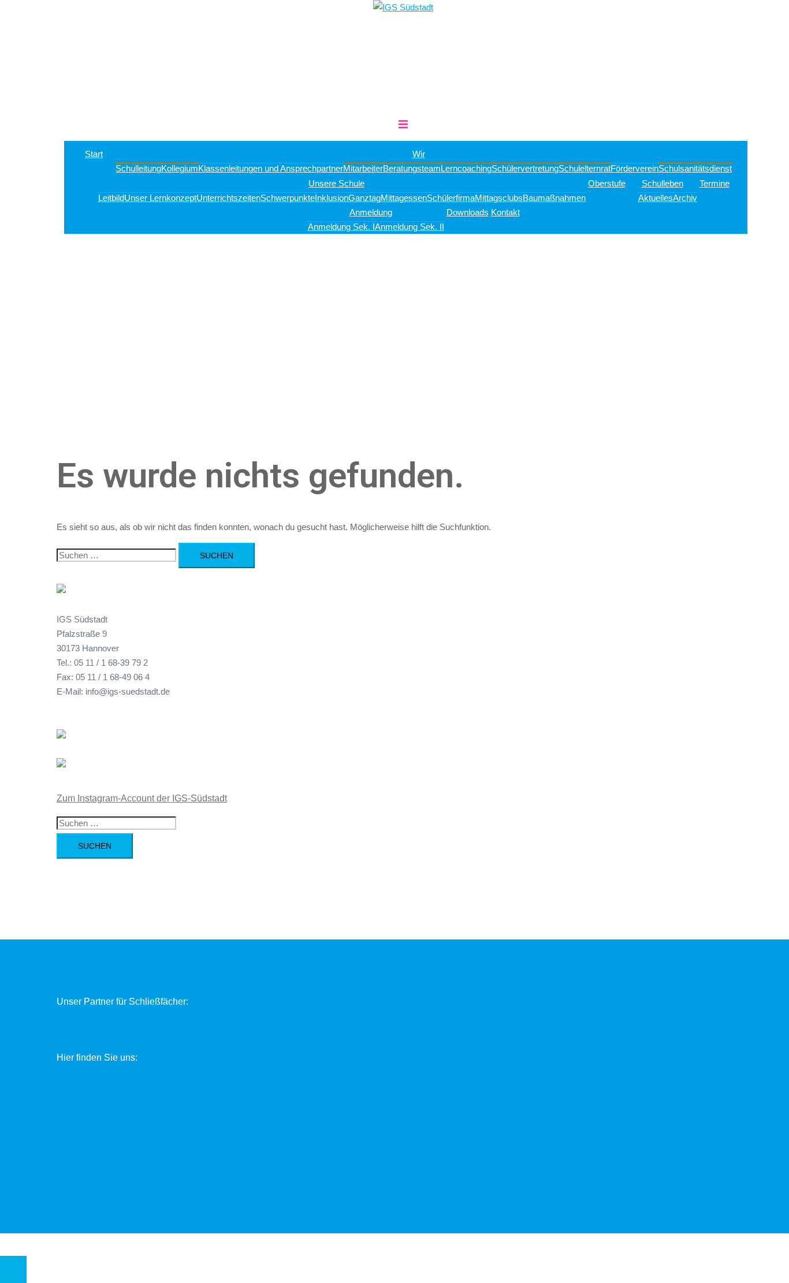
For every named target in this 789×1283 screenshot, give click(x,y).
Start (94, 154)
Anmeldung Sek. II (409, 227)
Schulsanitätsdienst (695, 168)
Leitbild (111, 198)
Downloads (467, 212)
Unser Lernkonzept (160, 198)
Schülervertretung (525, 168)
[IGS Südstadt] (403, 7)
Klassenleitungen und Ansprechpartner (270, 168)
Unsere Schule (336, 183)
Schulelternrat (585, 168)
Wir (418, 154)
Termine (714, 183)
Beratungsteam (412, 168)
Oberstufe (607, 183)
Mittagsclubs (499, 198)
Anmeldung (370, 212)
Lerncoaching (466, 168)
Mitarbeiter (363, 168)
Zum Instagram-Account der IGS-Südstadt (142, 798)
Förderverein (634, 168)
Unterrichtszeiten (228, 198)
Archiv (685, 198)
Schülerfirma (451, 198)
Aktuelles (655, 198)
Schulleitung (138, 168)
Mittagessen (404, 198)
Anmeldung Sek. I (341, 227)
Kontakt (505, 212)
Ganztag (364, 198)
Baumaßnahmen (554, 198)
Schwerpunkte (287, 198)
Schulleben (662, 183)
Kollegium (179, 168)
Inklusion (331, 198)
